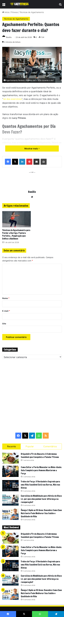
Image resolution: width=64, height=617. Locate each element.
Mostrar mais (31, 148)
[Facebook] (8, 162)
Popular (30, 446)
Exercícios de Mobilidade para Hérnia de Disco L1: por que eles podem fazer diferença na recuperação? (41, 499)
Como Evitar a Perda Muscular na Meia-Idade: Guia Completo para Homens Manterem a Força (41, 470)
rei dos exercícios (12, 99)
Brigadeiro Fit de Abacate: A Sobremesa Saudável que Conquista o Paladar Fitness (40, 455)
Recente (11, 446)
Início (6, 12)
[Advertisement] (32, 396)
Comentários (50, 446)
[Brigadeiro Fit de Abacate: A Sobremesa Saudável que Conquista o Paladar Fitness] (10, 458)
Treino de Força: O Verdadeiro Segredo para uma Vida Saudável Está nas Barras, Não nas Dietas (40, 484)
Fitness (14, 12)
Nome (5, 298)
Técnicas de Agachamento (31, 12)
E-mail (6, 311)
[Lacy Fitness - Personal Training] (19, 4)
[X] (15, 162)
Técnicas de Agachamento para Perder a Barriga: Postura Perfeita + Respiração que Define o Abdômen (16, 234)
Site (4, 323)
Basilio (9, 37)
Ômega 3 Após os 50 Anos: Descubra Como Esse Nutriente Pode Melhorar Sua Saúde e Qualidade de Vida (41, 513)
